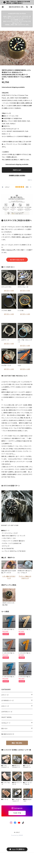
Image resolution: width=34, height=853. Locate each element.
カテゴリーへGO (9, 290)
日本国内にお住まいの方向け (17, 175)
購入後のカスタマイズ (7, 734)
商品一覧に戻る (17, 743)
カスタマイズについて (17, 260)
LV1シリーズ (4, 695)
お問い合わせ (26, 237)
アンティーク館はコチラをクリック (25, 577)
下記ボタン (9, 250)
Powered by (15, 835)
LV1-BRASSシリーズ (7, 700)
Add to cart (17, 170)
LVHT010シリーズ (6, 711)
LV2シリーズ (5, 706)
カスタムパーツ (5, 723)
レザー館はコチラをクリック (8, 577)
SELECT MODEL (6, 717)
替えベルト (4, 728)
